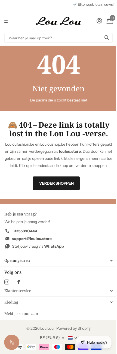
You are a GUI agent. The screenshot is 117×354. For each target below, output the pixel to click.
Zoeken (107, 38)
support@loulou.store (32, 238)
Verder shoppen (56, 183)
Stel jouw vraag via (38, 246)
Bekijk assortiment (7, 21)
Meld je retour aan (21, 313)
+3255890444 (24, 231)
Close (58, 260)
